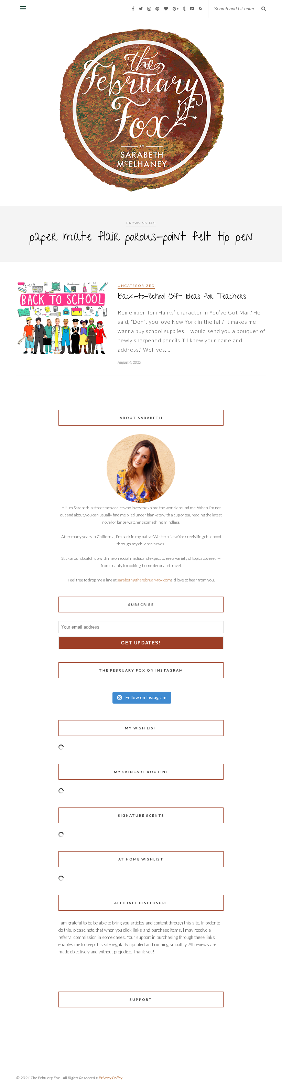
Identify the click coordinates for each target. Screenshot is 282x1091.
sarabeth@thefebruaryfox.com (144, 579)
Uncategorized (136, 286)
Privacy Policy (110, 1077)
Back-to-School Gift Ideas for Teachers (182, 297)
